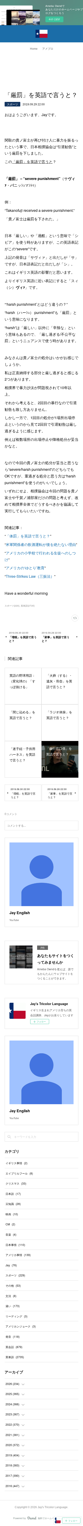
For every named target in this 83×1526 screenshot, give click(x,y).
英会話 (14, 1347)
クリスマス (16, 1183)
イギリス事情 (16, 1163)
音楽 (11, 1234)
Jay (11, 1265)
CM (10, 1224)
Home (34, 48)
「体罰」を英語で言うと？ (28, 536)
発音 (13, 1336)
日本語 (13, 1194)
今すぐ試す (54, 19)
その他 (13, 1285)
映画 (12, 1214)
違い (13, 1306)
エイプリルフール (19, 1173)
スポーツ (12, 104)
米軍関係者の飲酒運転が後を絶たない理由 (41, 544)
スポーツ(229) (12, 605)
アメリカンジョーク (21, 1326)
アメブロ (47, 48)
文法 (11, 1296)
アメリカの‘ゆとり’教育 (25, 567)
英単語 (15, 1357)
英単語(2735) (28, 605)
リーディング (16, 1316)
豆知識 (13, 1204)
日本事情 (15, 1245)
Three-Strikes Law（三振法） (30, 576)
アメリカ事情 (18, 1255)
